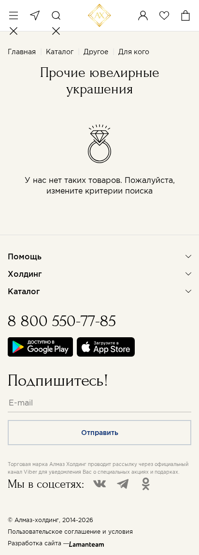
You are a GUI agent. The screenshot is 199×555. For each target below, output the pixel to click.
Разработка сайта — (38, 543)
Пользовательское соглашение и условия (70, 531)
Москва (35, 15)
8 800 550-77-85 (62, 321)
